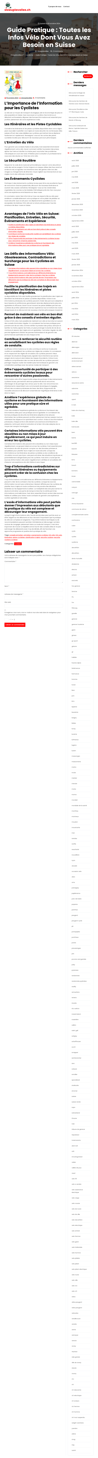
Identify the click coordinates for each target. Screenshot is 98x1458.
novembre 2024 (77, 276)
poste (74, 943)
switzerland (76, 1113)
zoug (73, 1439)
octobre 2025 (76, 215)
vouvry (74, 1373)
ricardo (74, 1003)
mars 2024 (75, 320)
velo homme (76, 1253)
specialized (76, 1080)
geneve (74, 619)
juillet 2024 (75, 298)
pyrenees (75, 970)
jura (73, 696)
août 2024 (75, 292)
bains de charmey (78, 410)
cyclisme (29, 55)
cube (73, 526)
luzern (74, 751)
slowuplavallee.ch (17, 10)
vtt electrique (76, 1395)
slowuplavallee (26, 98)
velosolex (75, 1313)
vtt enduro (75, 1401)
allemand (75, 353)
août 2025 (75, 226)
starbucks (75, 1085)
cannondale (76, 482)
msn (73, 833)
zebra (74, 1434)
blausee (74, 454)
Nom (6, 586)
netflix (74, 844)
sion (73, 1063)
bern (73, 432)
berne (74, 438)
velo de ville (76, 1214)
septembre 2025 (78, 221)
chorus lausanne (77, 504)
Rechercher (81, 72)
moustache (76, 827)
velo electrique (77, 1225)
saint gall (75, 1030)
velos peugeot (77, 1308)
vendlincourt (76, 1319)
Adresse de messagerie (13, 594)
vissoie (74, 1368)
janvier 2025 (76, 265)
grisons (74, 646)
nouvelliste (75, 855)
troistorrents (76, 1140)
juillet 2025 (75, 232)
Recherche (88, 76)
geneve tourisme (78, 624)
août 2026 (75, 160)
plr (72, 926)
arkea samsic (76, 366)
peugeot (75, 915)
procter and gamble (79, 959)
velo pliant (75, 1264)
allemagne (75, 347)
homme (74, 679)
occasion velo (77, 871)
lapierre (74, 707)
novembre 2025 (77, 210)
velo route (75, 1275)
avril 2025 (75, 248)
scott (74, 1047)
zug (73, 1445)
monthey (75, 811)
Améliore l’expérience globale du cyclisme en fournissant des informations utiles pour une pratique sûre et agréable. (31, 244)
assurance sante (78, 383)
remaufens (76, 992)
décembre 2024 (77, 270)
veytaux (74, 1352)
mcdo (74, 773)
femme (74, 591)
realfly (74, 987)
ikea (73, 690)
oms (73, 882)
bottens (75, 471)
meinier (74, 778)
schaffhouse (76, 1041)
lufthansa (75, 740)
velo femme (76, 1236)
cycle (73, 531)
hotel (73, 685)
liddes (74, 723)
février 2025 (76, 259)
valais (74, 1162)
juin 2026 (75, 171)
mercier (74, 784)
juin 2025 (75, 237)
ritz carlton (75, 1009)
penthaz (75, 910)
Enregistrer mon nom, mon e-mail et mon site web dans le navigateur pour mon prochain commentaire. (32, 613)
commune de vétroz (79, 509)
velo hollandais (77, 1247)
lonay (74, 729)
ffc (73, 597)
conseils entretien (16, 535)
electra (74, 569)
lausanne (75, 712)
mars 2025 (75, 254)
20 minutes (76, 336)
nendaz (74, 838)
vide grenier (76, 1357)
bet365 (74, 443)
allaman (74, 342)
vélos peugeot (77, 1302)
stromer (74, 1091)
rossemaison (76, 1014)
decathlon (75, 548)
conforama (76, 520)
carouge (75, 493)
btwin (74, 476)
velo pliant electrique (79, 1269)
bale (73, 416)
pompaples (76, 932)
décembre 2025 (77, 204)
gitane (74, 635)
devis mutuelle (77, 558)
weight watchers (78, 1423)
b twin (74, 405)
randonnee (76, 976)
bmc (73, 460)
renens (74, 998)
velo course (76, 1203)
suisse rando (76, 1102)
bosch (74, 465)
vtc (73, 1379)
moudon (75, 822)
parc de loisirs (76, 899)
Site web (7, 602)
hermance (75, 674)
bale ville (75, 421)
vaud (73, 1173)
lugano (74, 745)
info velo (59, 535)
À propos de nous (54, 7)
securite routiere (47, 537)
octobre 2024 (76, 281)
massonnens (76, 762)
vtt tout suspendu (78, 1417)
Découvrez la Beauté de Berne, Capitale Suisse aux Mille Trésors (78, 128)
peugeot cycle (77, 921)
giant (73, 630)
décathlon (75, 553)
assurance (75, 377)
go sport (75, 641)
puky (73, 965)
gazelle (74, 613)
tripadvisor (75, 1135)
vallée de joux (76, 1168)
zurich (74, 1450)
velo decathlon (77, 1220)
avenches (75, 394)
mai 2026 (75, 177)
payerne (75, 904)
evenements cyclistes (39, 535)
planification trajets (32, 537)
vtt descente (76, 1390)
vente (74, 1330)
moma (74, 795)
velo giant (75, 1242)
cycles (74, 537)
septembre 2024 (78, 287)
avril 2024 (75, 314)
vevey (74, 1346)
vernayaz (75, 1335)
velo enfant (76, 1231)
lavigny (74, 718)
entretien (27, 535)
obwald (74, 866)
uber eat (75, 1146)
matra (74, 767)
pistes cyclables (19, 537)
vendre (74, 1324)
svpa (73, 1107)
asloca (74, 372)
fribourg (74, 608)
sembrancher (76, 1058)
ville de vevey (76, 1363)
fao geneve (76, 586)
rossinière (75, 1019)
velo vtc (74, 1286)
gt (72, 652)
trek (73, 1124)
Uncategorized (77, 1157)
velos (73, 1297)
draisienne (75, 564)
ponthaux (75, 937)
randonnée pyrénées (79, 981)
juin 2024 (75, 303)
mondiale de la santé (79, 805)
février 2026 (76, 193)
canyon (74, 487)
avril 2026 (75, 182)
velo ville (75, 1280)
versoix (74, 1341)
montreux (75, 816)
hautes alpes (76, 663)
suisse (74, 1096)
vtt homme (76, 1412)
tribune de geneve (78, 1129)
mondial (74, 800)
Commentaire (10, 561)
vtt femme (76, 1406)
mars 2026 (75, 188)
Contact (66, 7)
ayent (74, 399)
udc (73, 1151)
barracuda (75, 427)
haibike (74, 657)
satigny (74, 1036)
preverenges (76, 948)
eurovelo (75, 580)
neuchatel (75, 849)
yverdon (74, 1428)
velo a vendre (76, 1184)
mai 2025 (75, 243)
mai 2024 (75, 309)
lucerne (74, 734)
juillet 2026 (75, 166)
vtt (73, 1384)
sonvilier (74, 1074)
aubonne (75, 388)
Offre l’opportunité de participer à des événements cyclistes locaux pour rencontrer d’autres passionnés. (33, 239)
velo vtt (74, 1291)
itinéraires (8, 537)
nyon (73, 860)
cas (73, 498)
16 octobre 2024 (12, 98)
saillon (74, 1025)
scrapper (75, 1052)
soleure (74, 1069)
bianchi (74, 449)
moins (74, 789)
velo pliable (76, 1258)
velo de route (76, 1209)
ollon (73, 877)
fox (73, 602)
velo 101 (74, 1179)
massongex (76, 756)
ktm (73, 701)
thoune (74, 1118)
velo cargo (75, 1198)
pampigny (75, 888)
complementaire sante (80, 515)
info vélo (52, 535)
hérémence (76, 668)
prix (73, 954)
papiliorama (76, 893)
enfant (74, 575)
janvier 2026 (76, 199)
